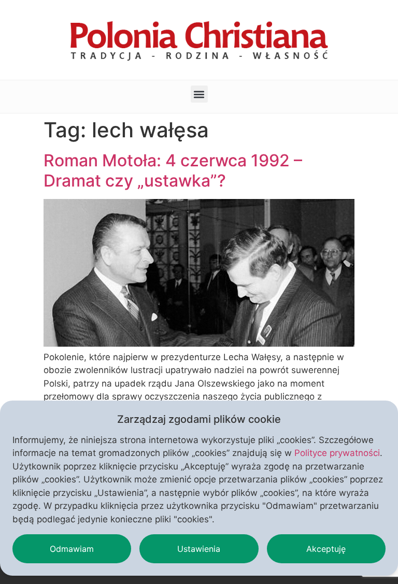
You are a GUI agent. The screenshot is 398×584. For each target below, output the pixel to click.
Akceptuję (326, 549)
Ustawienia (198, 549)
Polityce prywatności (337, 453)
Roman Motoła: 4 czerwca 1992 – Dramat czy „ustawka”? (173, 170)
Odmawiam (72, 549)
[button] (199, 94)
